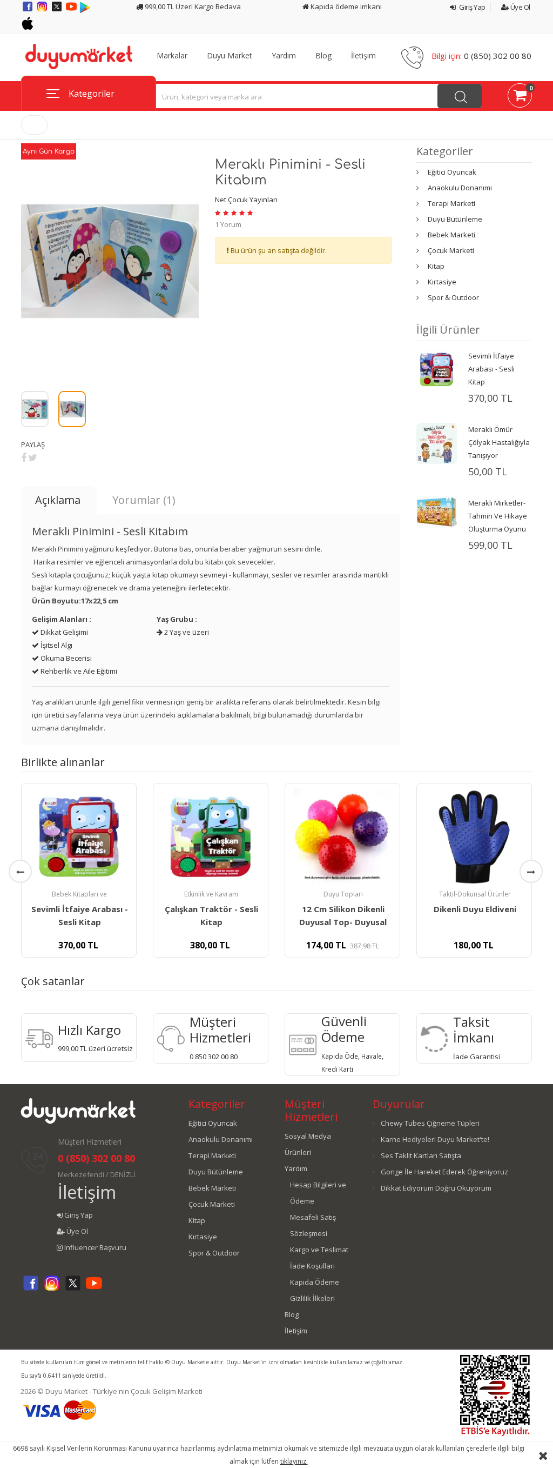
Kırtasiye (442, 282)
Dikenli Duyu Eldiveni (475, 909)
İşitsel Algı (55, 645)
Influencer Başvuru (94, 1247)
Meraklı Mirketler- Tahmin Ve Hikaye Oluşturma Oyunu (497, 516)
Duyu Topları (343, 894)
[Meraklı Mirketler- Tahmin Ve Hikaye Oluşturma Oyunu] (436, 511)
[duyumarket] (79, 56)
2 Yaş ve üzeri (186, 632)
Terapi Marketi (451, 203)
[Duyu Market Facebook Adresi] (28, 10)
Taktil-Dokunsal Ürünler (475, 894)
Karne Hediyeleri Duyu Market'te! (435, 1139)
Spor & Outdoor (453, 297)
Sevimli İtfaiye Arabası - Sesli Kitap (491, 369)
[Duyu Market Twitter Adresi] (57, 10)
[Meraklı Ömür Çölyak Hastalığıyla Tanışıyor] (436, 442)
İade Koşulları (312, 1266)
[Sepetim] (520, 97)
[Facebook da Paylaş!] (23, 457)
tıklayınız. (294, 1461)
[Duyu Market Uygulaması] (84, 10)
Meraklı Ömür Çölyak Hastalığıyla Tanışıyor (499, 442)
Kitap (436, 266)
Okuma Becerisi (65, 658)
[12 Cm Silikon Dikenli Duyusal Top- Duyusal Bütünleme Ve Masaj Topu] (342, 837)
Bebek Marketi (451, 235)
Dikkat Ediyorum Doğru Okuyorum (436, 1188)
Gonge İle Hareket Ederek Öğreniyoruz (444, 1172)
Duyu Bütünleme (455, 219)
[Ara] (459, 96)
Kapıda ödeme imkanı (345, 6)
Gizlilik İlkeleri (312, 1298)
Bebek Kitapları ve (79, 894)
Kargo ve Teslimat (319, 1249)
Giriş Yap (471, 7)
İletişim (363, 55)
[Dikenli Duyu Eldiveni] (474, 837)
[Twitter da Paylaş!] (32, 457)
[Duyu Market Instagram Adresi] (43, 10)
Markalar (172, 55)
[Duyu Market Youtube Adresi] (72, 10)
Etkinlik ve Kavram (211, 894)
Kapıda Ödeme (314, 1282)
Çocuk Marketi (451, 250)
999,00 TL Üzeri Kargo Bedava (192, 6)
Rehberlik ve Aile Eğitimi (78, 671)
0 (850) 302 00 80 (497, 55)
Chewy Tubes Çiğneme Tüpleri (430, 1123)
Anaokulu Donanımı (460, 187)
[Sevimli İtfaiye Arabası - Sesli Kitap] (436, 369)
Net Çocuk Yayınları (246, 199)
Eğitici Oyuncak (452, 172)
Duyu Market (229, 55)
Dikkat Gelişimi (63, 632)
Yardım (284, 55)
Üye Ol (519, 7)
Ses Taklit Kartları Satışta (421, 1155)
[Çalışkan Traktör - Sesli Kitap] (210, 837)
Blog (323, 55)
